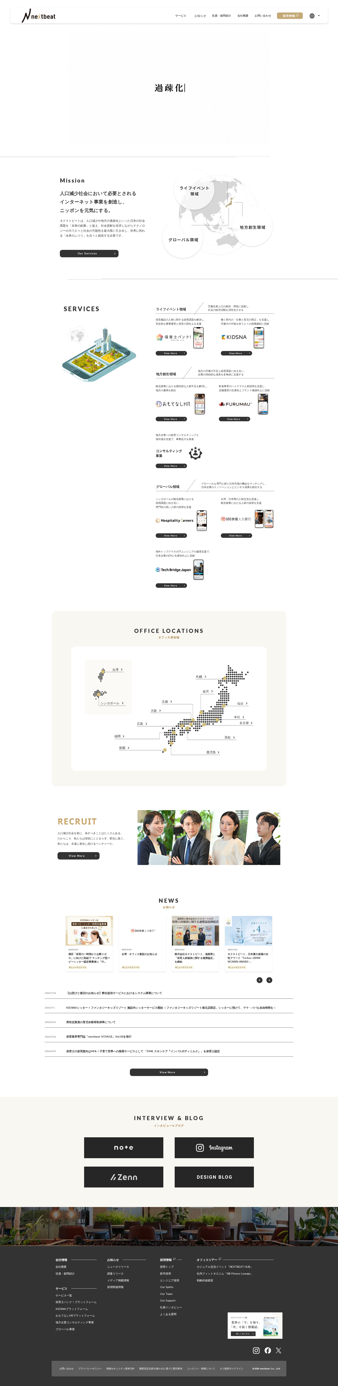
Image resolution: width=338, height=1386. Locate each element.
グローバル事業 (65, 1329)
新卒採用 (165, 1273)
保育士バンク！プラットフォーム (76, 1302)
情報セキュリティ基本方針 (120, 1368)
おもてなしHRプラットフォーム (75, 1315)
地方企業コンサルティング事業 (75, 1322)
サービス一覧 (64, 1295)
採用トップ (167, 1266)
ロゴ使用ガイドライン (231, 1368)
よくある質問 (168, 1314)
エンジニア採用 (169, 1280)
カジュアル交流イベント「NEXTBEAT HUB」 (225, 1266)
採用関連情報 (115, 1287)
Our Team (166, 1293)
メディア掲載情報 (118, 1280)
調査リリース (115, 1273)
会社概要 (242, 15)
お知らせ (200, 15)
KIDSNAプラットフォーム (72, 1308)
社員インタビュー (171, 1307)
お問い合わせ (263, 15)
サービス (180, 15)
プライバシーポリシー (90, 1368)
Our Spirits (166, 1287)
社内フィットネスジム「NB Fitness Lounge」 (225, 1273)
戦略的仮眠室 (205, 1280)
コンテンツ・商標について (201, 1368)
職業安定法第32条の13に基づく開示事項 (160, 1368)
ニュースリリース (118, 1266)
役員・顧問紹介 (221, 15)
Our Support (168, 1300)
